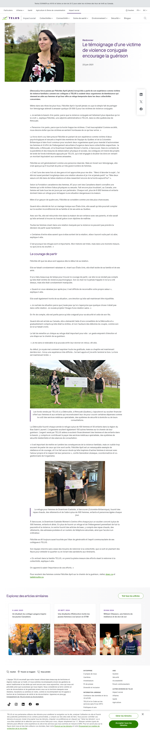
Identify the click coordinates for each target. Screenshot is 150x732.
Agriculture (116, 702)
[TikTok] (10, 704)
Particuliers (8, 10)
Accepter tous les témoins (124, 724)
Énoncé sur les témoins (63, 726)
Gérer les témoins (124, 716)
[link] (127, 18)
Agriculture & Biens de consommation (50, 10)
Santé (30, 10)
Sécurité (115, 677)
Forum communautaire (121, 684)
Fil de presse (88, 684)
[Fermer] (142, 714)
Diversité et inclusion (91, 687)
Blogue (127, 18)
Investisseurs (88, 680)
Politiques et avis (90, 707)
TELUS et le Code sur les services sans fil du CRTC (93, 702)
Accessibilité (117, 680)
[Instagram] (17, 704)
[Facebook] (141, 109)
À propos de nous (90, 674)
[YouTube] (38, 704)
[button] (46, 18)
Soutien (115, 674)
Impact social (74, 10)
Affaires (115, 695)
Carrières (86, 677)
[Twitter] (141, 102)
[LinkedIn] (141, 95)
